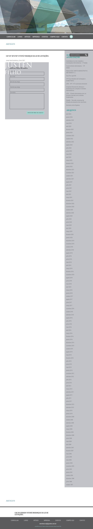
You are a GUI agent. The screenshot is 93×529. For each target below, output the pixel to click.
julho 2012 (68, 379)
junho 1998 (69, 481)
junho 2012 (69, 383)
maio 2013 (69, 367)
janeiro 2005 (69, 463)
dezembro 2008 (70, 435)
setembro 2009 (70, 423)
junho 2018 (69, 281)
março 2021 (69, 197)
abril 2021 (68, 194)
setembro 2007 (70, 447)
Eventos (45, 37)
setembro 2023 (70, 120)
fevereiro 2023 (69, 129)
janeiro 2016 (69, 339)
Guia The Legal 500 (71, 76)
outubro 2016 (69, 312)
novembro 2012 (70, 373)
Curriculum (11, 37)
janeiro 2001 (69, 472)
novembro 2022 (70, 135)
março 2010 (69, 410)
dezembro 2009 (70, 417)
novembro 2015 (70, 345)
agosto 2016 (69, 318)
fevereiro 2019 (69, 271)
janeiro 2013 (69, 370)
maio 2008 (69, 441)
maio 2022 (69, 154)
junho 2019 (69, 259)
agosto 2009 (69, 426)
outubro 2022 (69, 139)
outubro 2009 (69, 420)
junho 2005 (69, 457)
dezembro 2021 (70, 169)
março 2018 (69, 290)
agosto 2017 (69, 299)
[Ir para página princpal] (18, 73)
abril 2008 (68, 444)
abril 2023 (68, 126)
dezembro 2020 (70, 203)
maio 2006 (69, 454)
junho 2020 (69, 222)
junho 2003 (69, 469)
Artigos (27, 37)
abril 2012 (68, 386)
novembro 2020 (70, 206)
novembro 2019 (70, 244)
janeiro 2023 (69, 132)
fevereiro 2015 (69, 358)
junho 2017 (69, 302)
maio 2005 (69, 460)
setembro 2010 (70, 407)
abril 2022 (68, 157)
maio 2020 (69, 225)
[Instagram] (71, 36)
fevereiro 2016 (69, 336)
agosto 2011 (69, 395)
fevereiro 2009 (69, 432)
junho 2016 (69, 324)
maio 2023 (69, 123)
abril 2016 (68, 330)
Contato (65, 37)
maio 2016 (69, 327)
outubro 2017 (69, 296)
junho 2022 (69, 151)
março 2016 (69, 333)
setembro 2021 (70, 179)
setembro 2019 (70, 250)
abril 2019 (68, 265)
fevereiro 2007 (69, 451)
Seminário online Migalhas (73, 105)
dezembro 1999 (70, 478)
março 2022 (69, 160)
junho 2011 (69, 401)
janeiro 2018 (69, 293)
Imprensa (36, 37)
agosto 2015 (69, 352)
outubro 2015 (69, 349)
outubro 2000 (69, 475)
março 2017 (69, 305)
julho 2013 (68, 361)
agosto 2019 (69, 253)
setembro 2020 (70, 213)
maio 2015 (69, 355)
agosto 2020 (69, 216)
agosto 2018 (69, 278)
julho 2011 (68, 398)
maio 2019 (69, 262)
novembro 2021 (70, 173)
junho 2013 (69, 364)
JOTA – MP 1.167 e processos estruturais (76, 84)
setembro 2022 (70, 142)
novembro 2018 (70, 274)
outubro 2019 (69, 247)
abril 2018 (68, 287)
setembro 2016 (70, 315)
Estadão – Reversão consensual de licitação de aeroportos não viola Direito (76, 101)
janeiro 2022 (69, 166)
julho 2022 (68, 148)
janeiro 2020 (69, 237)
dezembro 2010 (70, 404)
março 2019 (69, 268)
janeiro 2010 (69, 413)
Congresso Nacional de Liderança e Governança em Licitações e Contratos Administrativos (76, 88)
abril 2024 (68, 114)
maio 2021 (69, 191)
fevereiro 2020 (69, 234)
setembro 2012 (70, 376)
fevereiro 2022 (69, 163)
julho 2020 (68, 219)
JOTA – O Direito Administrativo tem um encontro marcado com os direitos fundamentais (76, 95)
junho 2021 (69, 188)
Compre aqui (54, 37)
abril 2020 (68, 228)
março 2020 (69, 231)
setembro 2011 (70, 392)
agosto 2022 (69, 145)
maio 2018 (69, 284)
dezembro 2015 (70, 342)
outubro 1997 (69, 484)
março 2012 (69, 389)
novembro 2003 (70, 466)
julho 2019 (68, 256)
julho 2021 (68, 185)
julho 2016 (68, 321)
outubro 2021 (69, 176)
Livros (20, 37)
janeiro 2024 (69, 117)
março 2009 (69, 429)
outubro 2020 (69, 210)
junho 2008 (69, 438)
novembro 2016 (70, 308)
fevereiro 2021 (69, 200)
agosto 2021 (69, 182)
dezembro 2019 (70, 240)
